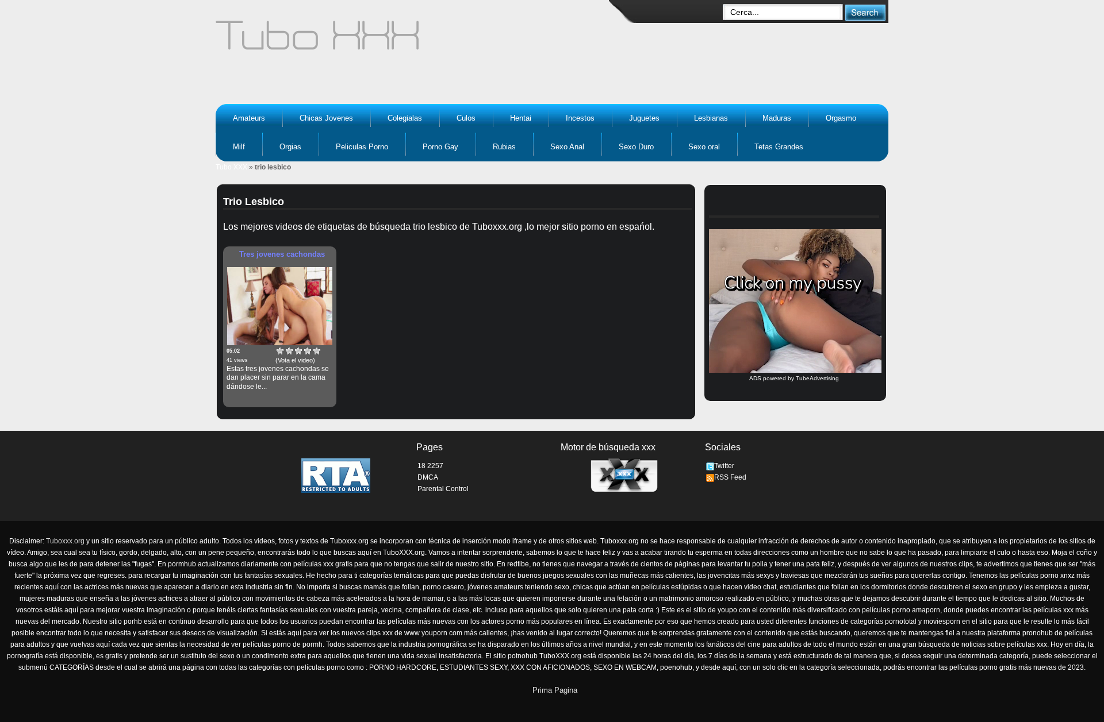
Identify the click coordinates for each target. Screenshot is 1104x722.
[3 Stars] (298, 351)
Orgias (290, 146)
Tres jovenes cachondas (282, 254)
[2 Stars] (289, 351)
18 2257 (430, 466)
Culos (466, 118)
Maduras (776, 118)
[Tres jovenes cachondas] (280, 306)
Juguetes (644, 118)
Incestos (580, 118)
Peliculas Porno (362, 146)
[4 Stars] (307, 351)
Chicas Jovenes (326, 118)
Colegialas (405, 118)
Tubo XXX (231, 167)
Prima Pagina (554, 690)
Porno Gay (440, 146)
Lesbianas (711, 118)
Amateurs (249, 118)
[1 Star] (280, 351)
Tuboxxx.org (65, 541)
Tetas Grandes (778, 146)
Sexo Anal (567, 146)
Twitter (724, 466)
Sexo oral (704, 146)
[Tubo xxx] (417, 40)
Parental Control (443, 489)
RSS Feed (730, 477)
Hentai (520, 118)
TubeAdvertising (817, 378)
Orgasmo (841, 118)
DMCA (427, 477)
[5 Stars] (316, 351)
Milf (239, 146)
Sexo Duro (636, 146)
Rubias (504, 146)
